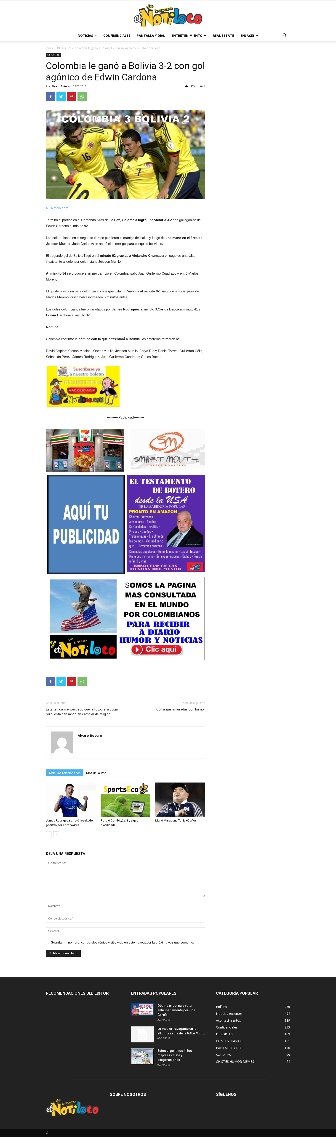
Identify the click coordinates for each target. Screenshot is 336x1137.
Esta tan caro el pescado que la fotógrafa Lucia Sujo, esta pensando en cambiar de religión (82, 711)
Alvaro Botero (60, 86)
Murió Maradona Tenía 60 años (176, 820)
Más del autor (96, 773)
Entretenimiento (187, 35)
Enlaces (247, 35)
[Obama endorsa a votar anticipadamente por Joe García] (142, 1009)
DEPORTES (63, 48)
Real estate (223, 35)
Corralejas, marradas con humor (180, 709)
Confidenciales (116, 35)
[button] (284, 36)
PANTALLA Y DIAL (151, 35)
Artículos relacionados (65, 773)
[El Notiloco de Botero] (168, 15)
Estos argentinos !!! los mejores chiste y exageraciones (174, 1055)
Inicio (49, 48)
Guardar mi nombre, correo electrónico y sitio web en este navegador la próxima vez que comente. (122, 942)
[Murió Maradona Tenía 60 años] (180, 799)
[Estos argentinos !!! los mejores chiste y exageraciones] (142, 1056)
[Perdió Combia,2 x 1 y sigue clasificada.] (125, 799)
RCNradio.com (57, 208)
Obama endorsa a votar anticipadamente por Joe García (176, 1010)
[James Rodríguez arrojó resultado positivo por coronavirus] (71, 799)
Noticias (85, 35)
